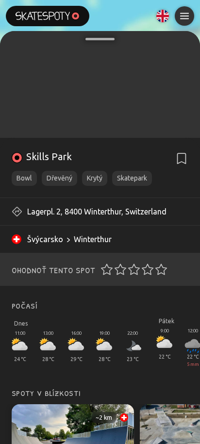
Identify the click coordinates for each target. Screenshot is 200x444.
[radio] (104, 269)
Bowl (24, 178)
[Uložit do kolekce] (181, 158)
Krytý (94, 178)
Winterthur (93, 239)
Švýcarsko (45, 239)
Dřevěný (59, 178)
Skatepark (132, 178)
